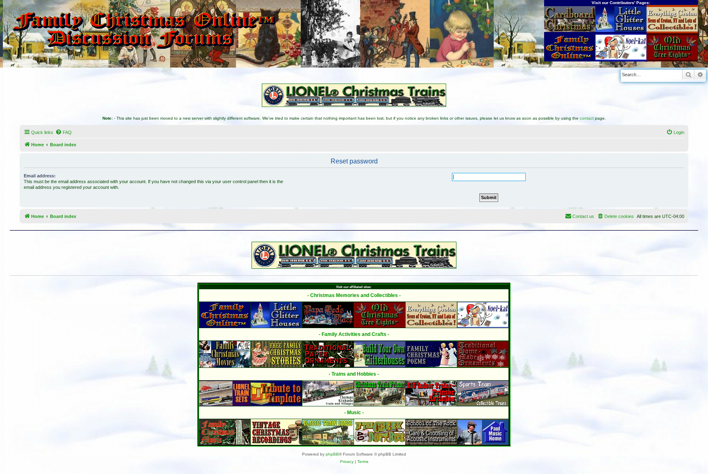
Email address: (40, 175)
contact (587, 118)
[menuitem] (63, 132)
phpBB (332, 454)
